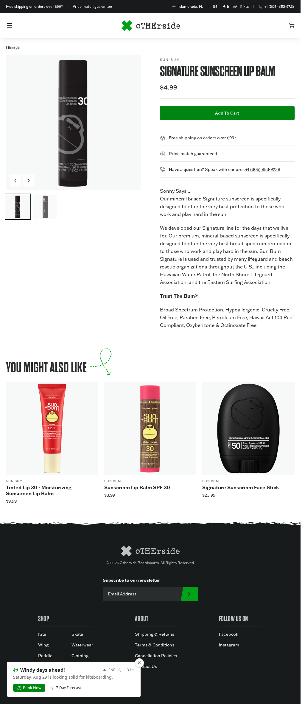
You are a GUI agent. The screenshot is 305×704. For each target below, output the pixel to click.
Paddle (45, 655)
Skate (77, 634)
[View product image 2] (45, 207)
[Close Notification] (139, 663)
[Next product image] (29, 180)
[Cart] (292, 26)
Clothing (79, 655)
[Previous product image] (15, 180)
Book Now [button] (32, 687)
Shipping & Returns (154, 634)
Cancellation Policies (156, 655)
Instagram (229, 645)
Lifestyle (13, 47)
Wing (43, 645)
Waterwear (82, 645)
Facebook (228, 634)
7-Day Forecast (68, 688)
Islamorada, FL (190, 6)
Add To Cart (227, 113)
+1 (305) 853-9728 (279, 6)
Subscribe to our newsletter (131, 580)
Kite (42, 634)
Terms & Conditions (154, 645)
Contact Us (146, 666)
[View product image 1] (18, 207)
